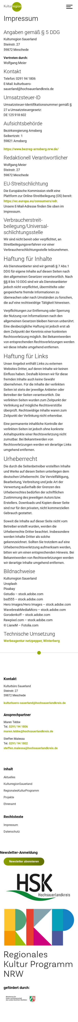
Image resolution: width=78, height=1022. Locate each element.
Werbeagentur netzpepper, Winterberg (32, 641)
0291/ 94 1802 (18, 743)
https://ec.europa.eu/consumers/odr (30, 201)
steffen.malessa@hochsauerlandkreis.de (31, 748)
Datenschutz (12, 831)
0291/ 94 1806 (18, 726)
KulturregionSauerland (18, 784)
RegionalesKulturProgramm (21, 790)
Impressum (11, 825)
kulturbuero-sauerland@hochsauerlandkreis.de (35, 703)
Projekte (9, 797)
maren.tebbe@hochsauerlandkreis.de (28, 731)
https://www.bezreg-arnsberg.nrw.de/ (31, 149)
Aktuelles (9, 777)
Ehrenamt (10, 804)
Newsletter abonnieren (24, 861)
